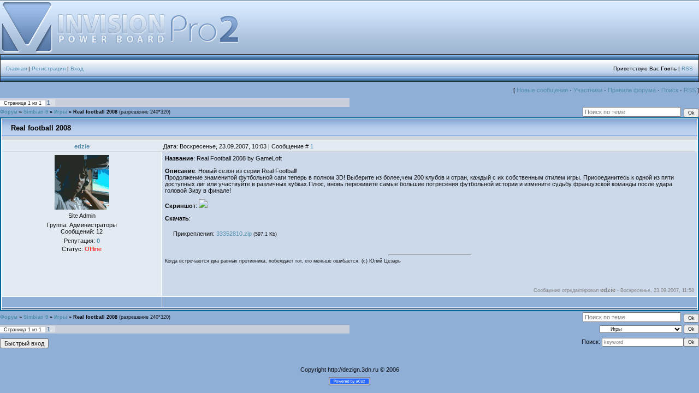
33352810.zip (234, 233)
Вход (77, 69)
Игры (60, 112)
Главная (16, 69)
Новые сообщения (542, 90)
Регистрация (49, 69)
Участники (587, 90)
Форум (8, 112)
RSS (687, 69)
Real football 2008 (95, 112)
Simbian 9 (35, 112)
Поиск (669, 90)
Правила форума (632, 90)
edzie (82, 146)
